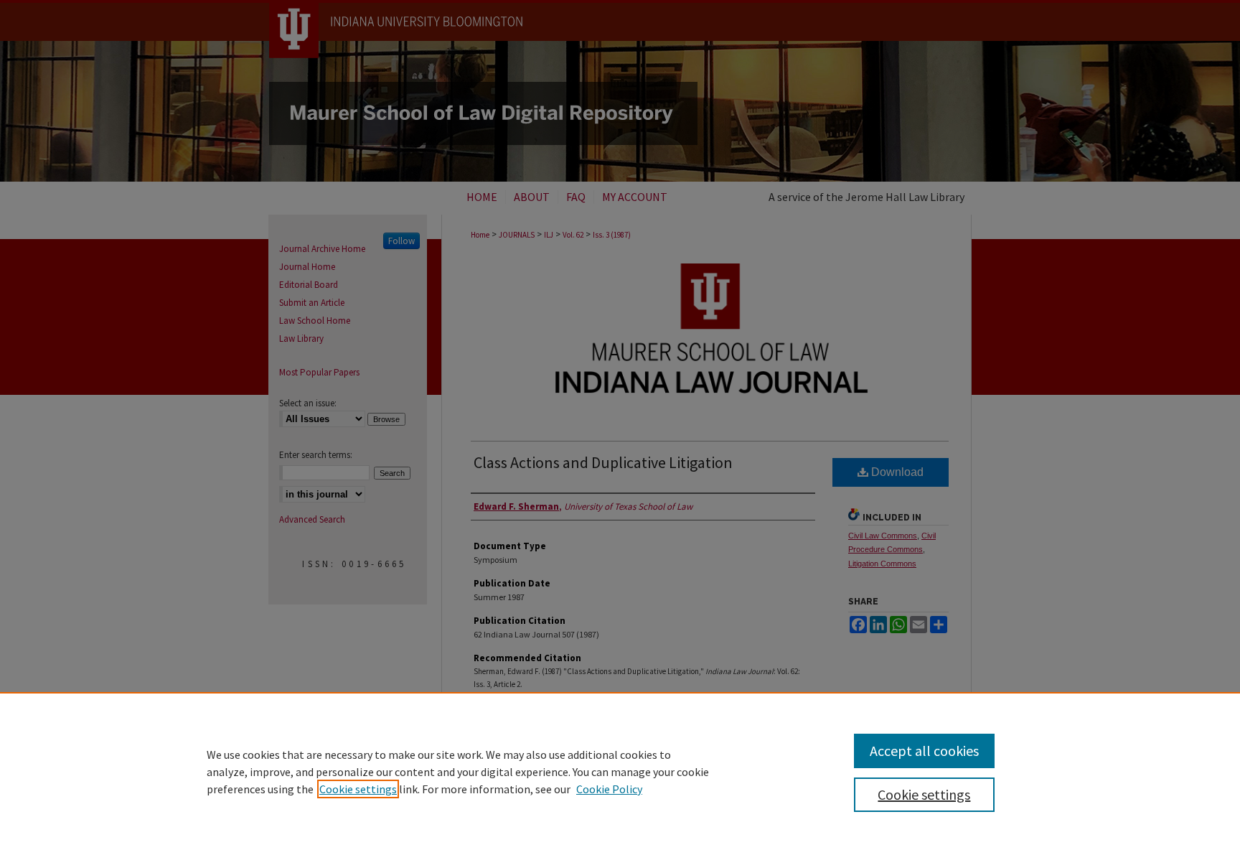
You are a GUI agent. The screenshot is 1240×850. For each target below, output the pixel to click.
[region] (620, 771)
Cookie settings (358, 789)
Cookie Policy (609, 789)
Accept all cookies (924, 751)
